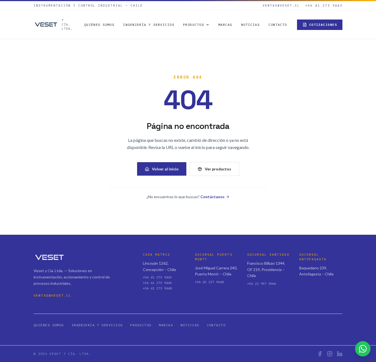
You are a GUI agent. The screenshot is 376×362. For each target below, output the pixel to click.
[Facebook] (320, 354)
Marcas (225, 25)
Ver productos (218, 169)
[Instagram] (330, 354)
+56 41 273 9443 (323, 5)
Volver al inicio (165, 169)
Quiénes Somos (99, 25)
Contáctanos (212, 196)
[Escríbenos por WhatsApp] (362, 349)
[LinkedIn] (339, 354)
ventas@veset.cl (281, 5)
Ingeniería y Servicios (148, 25)
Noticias (250, 25)
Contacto (277, 25)
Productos (193, 25)
